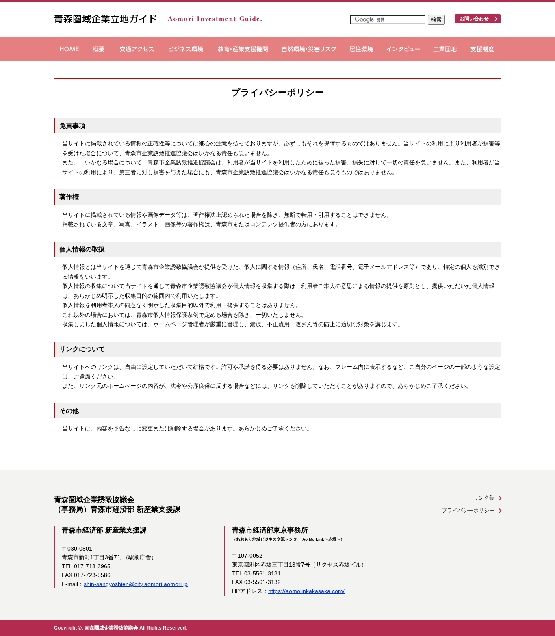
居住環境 (361, 49)
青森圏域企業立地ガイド (158, 18)
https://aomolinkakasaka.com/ (306, 591)
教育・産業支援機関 (242, 49)
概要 (99, 49)
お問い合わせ (474, 19)
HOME (69, 49)
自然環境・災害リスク (309, 49)
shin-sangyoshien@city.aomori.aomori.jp (136, 584)
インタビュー (403, 49)
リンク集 (483, 498)
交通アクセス (137, 49)
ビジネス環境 (185, 49)
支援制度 (482, 49)
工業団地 (445, 49)
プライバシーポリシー (468, 510)
